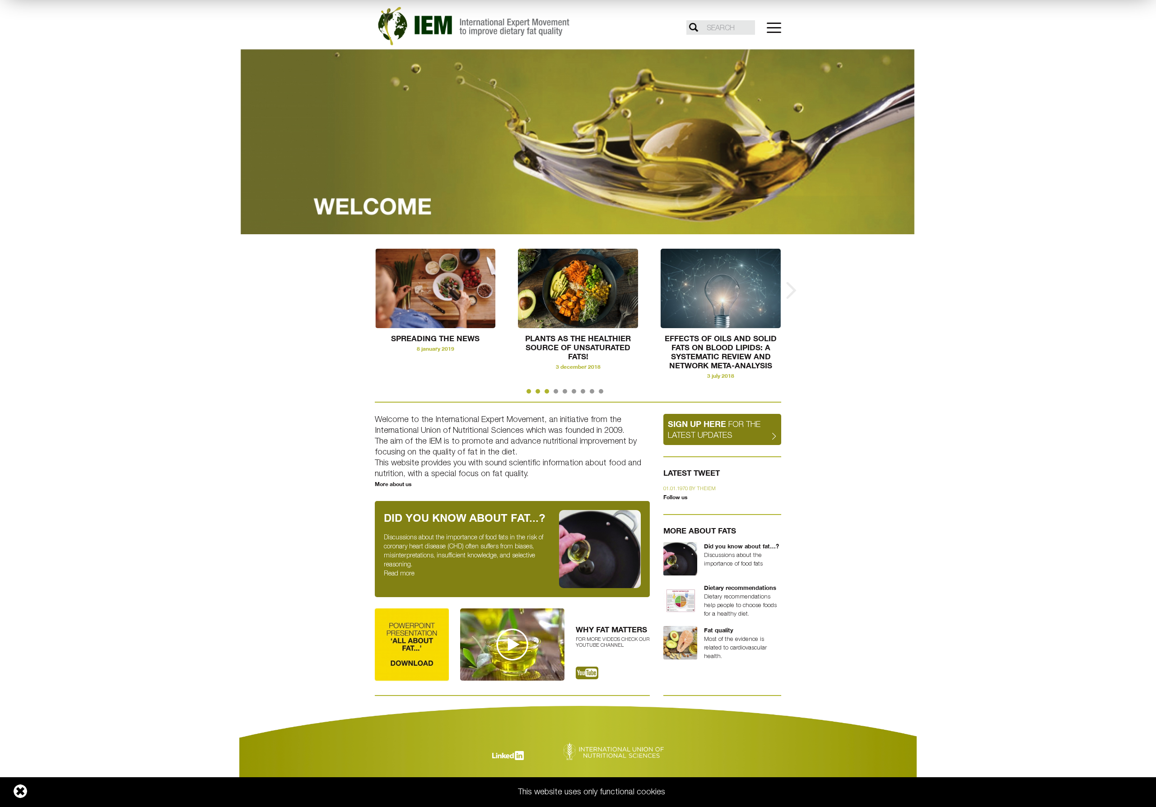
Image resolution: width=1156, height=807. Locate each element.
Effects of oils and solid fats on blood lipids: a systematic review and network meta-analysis (721, 352)
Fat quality (718, 630)
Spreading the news (435, 338)
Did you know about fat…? (741, 546)
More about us (393, 484)
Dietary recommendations (740, 587)
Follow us (675, 497)
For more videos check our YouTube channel (612, 642)
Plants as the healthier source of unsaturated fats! (578, 347)
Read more (399, 573)
